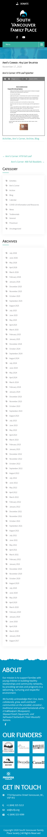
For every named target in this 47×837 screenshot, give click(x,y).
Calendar (13, 200)
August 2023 (14, 416)
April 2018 (13, 626)
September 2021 (15, 526)
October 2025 (14, 296)
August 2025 (14, 306)
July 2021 (13, 535)
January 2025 (14, 339)
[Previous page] (5, 79)
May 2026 (13, 262)
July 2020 (13, 588)
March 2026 (14, 272)
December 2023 (15, 396)
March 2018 (14, 631)
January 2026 (14, 282)
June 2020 (13, 593)
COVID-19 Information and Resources (24, 205)
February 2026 (15, 277)
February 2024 (15, 387)
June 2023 (13, 425)
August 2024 (14, 358)
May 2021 (13, 545)
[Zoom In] (26, 79)
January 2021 (14, 564)
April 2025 (13, 325)
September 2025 (15, 301)
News (11, 209)
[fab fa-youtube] (24, 37)
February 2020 (15, 612)
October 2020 (14, 578)
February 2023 (15, 444)
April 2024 (13, 377)
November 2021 (15, 516)
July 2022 (13, 478)
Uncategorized (15, 228)
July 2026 (13, 253)
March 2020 (14, 607)
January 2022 (14, 507)
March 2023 (14, 440)
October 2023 (14, 406)
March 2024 (14, 382)
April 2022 (13, 492)
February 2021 (15, 559)
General (12, 218)
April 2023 (13, 435)
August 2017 (14, 641)
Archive (30, 138)
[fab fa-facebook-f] (17, 37)
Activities (7, 138)
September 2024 (15, 353)
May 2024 (13, 373)
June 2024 (13, 368)
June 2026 (13, 258)
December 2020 (15, 569)
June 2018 (13, 621)
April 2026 (13, 267)
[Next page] (9, 79)
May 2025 (13, 320)
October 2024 (14, 349)
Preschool (13, 223)
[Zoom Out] (22, 79)
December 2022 (15, 454)
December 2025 (15, 286)
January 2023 (14, 449)
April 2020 (13, 602)
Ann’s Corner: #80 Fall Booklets (27, 161)
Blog (37, 138)
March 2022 (14, 497)
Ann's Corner (18, 138)
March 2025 (14, 329)
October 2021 (14, 521)
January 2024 (14, 392)
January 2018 (14, 636)
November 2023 (15, 401)
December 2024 (15, 344)
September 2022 (15, 468)
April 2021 (13, 550)
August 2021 (14, 530)
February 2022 (15, 502)
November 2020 (15, 574)
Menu (8, 44)
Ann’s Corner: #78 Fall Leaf (17, 156)
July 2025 (13, 310)
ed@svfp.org (13, 809)
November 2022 (15, 459)
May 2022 (13, 487)
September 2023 (15, 411)
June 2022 (13, 483)
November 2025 (15, 291)
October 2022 (14, 463)
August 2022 (14, 473)
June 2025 (13, 315)
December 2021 (15, 511)
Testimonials (14, 214)
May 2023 (13, 430)
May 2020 (13, 597)
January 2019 (14, 617)
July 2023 (13, 420)
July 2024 (13, 363)
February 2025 (15, 334)
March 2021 (14, 554)
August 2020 (14, 583)
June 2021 (13, 540)
